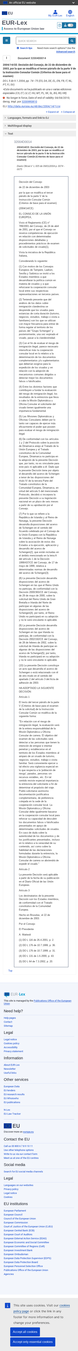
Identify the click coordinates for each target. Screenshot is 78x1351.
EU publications (12, 1102)
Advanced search (65, 51)
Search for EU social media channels (23, 1171)
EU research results (14, 1094)
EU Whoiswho (11, 1098)
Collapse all (69, 112)
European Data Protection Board (21, 1262)
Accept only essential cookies (33, 1341)
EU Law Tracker (12, 1113)
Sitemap (8, 1025)
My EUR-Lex (55, 15)
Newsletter (10, 1068)
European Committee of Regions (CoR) (24, 1246)
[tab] (39, 118)
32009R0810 (29, 101)
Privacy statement (13, 1051)
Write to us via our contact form (20, 1154)
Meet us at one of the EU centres (21, 1158)
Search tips (26, 48)
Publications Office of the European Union (26, 1270)
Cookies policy (11, 1043)
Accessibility (10, 1047)
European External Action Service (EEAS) (25, 1238)
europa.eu (28, 1131)
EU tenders (9, 1090)
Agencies (9, 1274)
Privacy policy (11, 1189)
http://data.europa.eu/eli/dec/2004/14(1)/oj (34, 106)
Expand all (53, 112)
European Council (13, 1214)
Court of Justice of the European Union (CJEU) (28, 1226)
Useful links (10, 1072)
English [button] (70, 15)
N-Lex (7, 1109)
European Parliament (15, 1210)
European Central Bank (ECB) (19, 1230)
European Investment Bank (18, 1250)
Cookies (8, 1197)
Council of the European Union (20, 1218)
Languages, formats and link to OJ (28, 117)
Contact (8, 1021)
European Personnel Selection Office (23, 1266)
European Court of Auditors (18, 1234)
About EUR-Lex (12, 1064)
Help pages (10, 1017)
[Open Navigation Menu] (6, 40)
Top (10, 970)
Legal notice (10, 1039)
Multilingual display (20, 125)
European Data (12, 1086)
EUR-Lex (14, 22)
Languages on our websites (18, 1185)
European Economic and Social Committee (26, 1242)
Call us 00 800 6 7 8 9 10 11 (18, 1146)
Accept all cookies (25, 1331)
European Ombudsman (16, 1254)
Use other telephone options (19, 1150)
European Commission (16, 1222)
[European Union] (12, 1126)
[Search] (72, 41)
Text (10, 133)
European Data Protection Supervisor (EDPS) (27, 1258)
